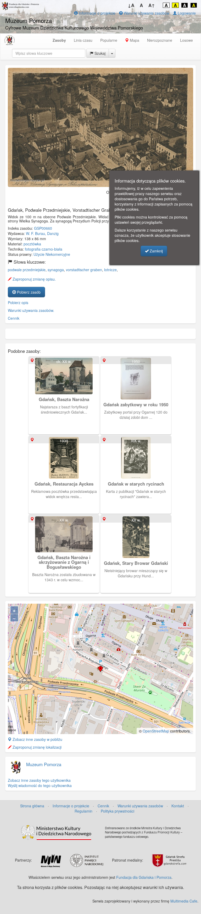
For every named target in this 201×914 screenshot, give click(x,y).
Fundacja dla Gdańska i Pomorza (143, 877)
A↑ (151, 5)
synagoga (56, 269)
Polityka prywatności (117, 811)
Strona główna (32, 805)
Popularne (108, 40)
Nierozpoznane (159, 40)
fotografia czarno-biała (43, 249)
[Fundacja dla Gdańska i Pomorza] (9, 40)
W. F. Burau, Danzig (42, 233)
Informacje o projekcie (96, 13)
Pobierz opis (18, 302)
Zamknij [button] (156, 250)
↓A (131, 5)
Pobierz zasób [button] (28, 292)
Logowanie (186, 13)
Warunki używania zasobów (146, 13)
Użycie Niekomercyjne (52, 254)
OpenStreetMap (156, 731)
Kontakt (177, 805)
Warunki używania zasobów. (31, 310)
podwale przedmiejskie (27, 269)
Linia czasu (83, 40)
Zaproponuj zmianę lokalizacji (37, 747)
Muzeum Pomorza (43, 764)
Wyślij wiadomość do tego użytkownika (40, 785)
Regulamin (83, 811)
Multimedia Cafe (183, 901)
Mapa (134, 40)
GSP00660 (43, 228)
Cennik (13, 318)
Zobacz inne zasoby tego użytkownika (39, 780)
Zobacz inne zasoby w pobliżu (37, 739)
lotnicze (110, 269)
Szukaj (99, 53)
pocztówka (32, 243)
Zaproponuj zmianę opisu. (34, 279)
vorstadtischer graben (84, 269)
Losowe (186, 40)
